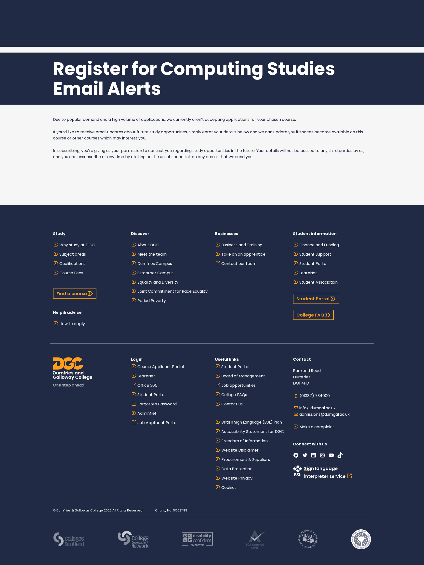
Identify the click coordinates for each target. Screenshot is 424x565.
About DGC (148, 245)
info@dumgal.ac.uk (317, 408)
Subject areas (72, 254)
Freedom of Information (244, 441)
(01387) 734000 (315, 396)
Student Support (315, 254)
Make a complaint (316, 427)
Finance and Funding (319, 245)
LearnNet (308, 273)
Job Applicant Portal (157, 423)
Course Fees (71, 273)
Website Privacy (236, 478)
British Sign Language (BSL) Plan (251, 422)
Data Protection (236, 469)
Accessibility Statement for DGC (252, 431)
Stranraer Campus (155, 273)
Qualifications (72, 263)
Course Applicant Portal (160, 367)
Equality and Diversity (157, 282)
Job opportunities (238, 385)
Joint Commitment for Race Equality (172, 291)
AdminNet (147, 413)
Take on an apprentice (243, 254)
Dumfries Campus (154, 263)
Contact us (232, 404)
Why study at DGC (77, 245)
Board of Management (243, 376)
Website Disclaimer (240, 450)
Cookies (229, 487)
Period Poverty (151, 300)
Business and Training (241, 245)
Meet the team (152, 254)
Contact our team (238, 263)
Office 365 (147, 385)
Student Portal (313, 263)
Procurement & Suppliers (245, 459)
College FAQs (234, 395)
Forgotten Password (157, 404)
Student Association (318, 282)
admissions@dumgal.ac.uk (324, 414)
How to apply (72, 324)
